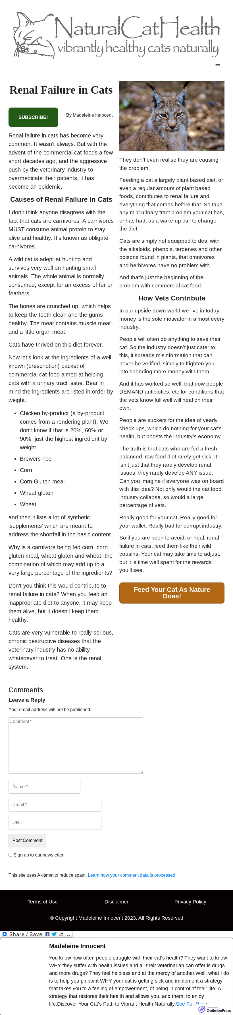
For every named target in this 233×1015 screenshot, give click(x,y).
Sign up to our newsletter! (39, 855)
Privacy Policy (190, 902)
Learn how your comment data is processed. (132, 875)
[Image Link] (116, 35)
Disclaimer (116, 902)
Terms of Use (43, 902)
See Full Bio (189, 1004)
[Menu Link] (116, 66)
